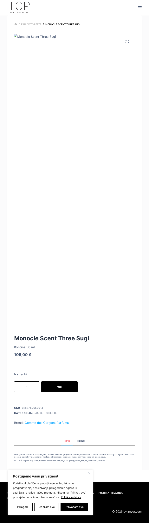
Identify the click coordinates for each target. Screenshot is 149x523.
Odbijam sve (47, 506)
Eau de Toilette (45, 413)
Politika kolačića (71, 497)
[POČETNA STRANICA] (15, 24)
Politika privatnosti (112, 492)
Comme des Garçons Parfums (47, 423)
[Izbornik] (140, 7)
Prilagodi (22, 506)
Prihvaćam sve (74, 506)
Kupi (59, 387)
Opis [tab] (67, 441)
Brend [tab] (81, 441)
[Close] (89, 473)
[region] (50, 492)
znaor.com (134, 511)
